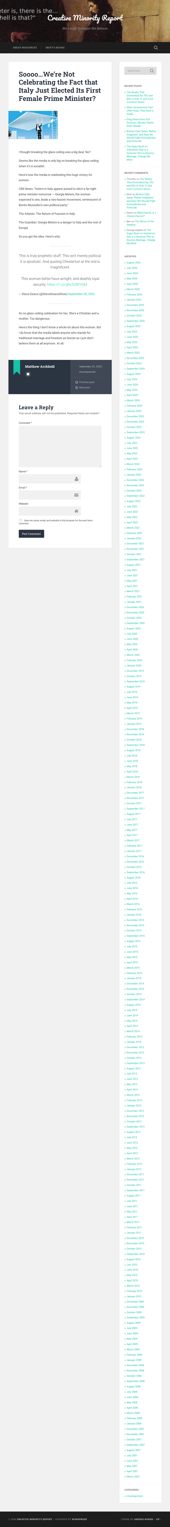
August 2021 (133, 564)
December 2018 (135, 729)
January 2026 (134, 299)
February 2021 (134, 596)
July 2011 (132, 1201)
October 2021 (134, 554)
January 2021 (134, 601)
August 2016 (133, 877)
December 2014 (135, 983)
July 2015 (132, 946)
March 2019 (133, 713)
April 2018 (132, 771)
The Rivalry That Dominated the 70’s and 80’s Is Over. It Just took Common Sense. (140, 97)
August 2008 (133, 1386)
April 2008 (132, 1407)
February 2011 (134, 1227)
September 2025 (136, 320)
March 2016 (133, 904)
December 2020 (135, 607)
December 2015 (135, 920)
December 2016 (135, 856)
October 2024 (134, 363)
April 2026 (132, 283)
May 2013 (132, 1084)
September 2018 (136, 745)
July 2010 (132, 1264)
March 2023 (133, 464)
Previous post (86, 382)
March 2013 (133, 1094)
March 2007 (133, 1476)
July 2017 (132, 819)
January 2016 (134, 914)
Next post (84, 387)
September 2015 (136, 935)
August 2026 (133, 262)
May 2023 (132, 453)
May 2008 (132, 1402)
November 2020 (135, 612)
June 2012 (132, 1142)
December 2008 (135, 1365)
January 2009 (134, 1360)
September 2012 (136, 1126)
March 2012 (133, 1158)
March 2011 (133, 1222)
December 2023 (135, 416)
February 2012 (134, 1163)
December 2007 (135, 1428)
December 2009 (135, 1301)
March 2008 (133, 1412)
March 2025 (133, 352)
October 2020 (134, 617)
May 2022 (132, 517)
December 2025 (135, 305)
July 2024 (132, 379)
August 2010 (133, 1259)
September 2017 (136, 808)
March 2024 (133, 400)
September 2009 (136, 1317)
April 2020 (132, 649)
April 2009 (132, 1344)
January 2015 (134, 978)
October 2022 (134, 490)
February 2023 (134, 469)
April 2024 (132, 395)
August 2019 (133, 686)
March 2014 (133, 1031)
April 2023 (132, 458)
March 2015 (133, 967)
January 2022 (134, 538)
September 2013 (136, 1063)
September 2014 (136, 999)
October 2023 (134, 427)
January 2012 (134, 1169)
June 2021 (132, 575)
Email (23, 487)
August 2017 (133, 814)
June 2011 (132, 1206)
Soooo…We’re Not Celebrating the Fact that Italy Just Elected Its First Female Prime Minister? (60, 86)
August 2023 (133, 437)
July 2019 (132, 692)
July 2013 (132, 1073)
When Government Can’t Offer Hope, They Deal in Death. (140, 111)
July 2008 (132, 1391)
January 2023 (134, 474)
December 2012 (135, 1110)
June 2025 (132, 336)
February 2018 (134, 782)
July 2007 (132, 1455)
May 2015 (132, 957)
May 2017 (132, 829)
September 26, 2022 (81, 294)
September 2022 (136, 495)
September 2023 (136, 432)
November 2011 (135, 1179)
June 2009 (132, 1333)
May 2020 (132, 644)
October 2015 (134, 930)
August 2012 (133, 1132)
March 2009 (133, 1349)
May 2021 (132, 580)
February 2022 (134, 533)
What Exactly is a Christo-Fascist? (141, 214)
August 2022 (133, 501)
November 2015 (135, 925)
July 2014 (132, 1010)
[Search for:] (140, 71)
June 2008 (132, 1397)
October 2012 (134, 1121)
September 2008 (136, 1381)
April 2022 (132, 522)
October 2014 (134, 994)
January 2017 (134, 851)
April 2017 (132, 835)
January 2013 (134, 1105)
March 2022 (133, 527)
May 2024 (132, 389)
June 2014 (132, 1015)
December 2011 (135, 1174)
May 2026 (132, 278)
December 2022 (135, 480)
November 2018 (135, 734)
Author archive (28, 374)
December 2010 (135, 1238)
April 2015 (132, 962)
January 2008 (134, 1423)
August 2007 (133, 1450)
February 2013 (134, 1100)
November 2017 (135, 798)
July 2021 (132, 570)
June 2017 (132, 824)
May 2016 (132, 893)
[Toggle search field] (156, 47)
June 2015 (132, 951)
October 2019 (134, 676)
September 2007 (136, 1444)
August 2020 (133, 628)
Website (23, 504)
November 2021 (135, 548)
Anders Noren (143, 1519)
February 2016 (134, 909)
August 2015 (133, 941)
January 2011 (134, 1232)
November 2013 (135, 1052)
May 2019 (132, 702)
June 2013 (132, 1079)
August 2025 (133, 326)
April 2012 (132, 1153)
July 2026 (132, 267)
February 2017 (134, 845)
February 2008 (134, 1418)
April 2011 (132, 1216)
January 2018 (134, 787)
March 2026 (133, 289)
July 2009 (132, 1328)
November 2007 (135, 1434)
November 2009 (135, 1307)
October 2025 (134, 315)
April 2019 (132, 707)
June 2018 (132, 761)
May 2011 (132, 1211)
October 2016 (134, 867)
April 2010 (132, 1280)
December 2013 (135, 1047)
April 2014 (132, 1025)
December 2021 (135, 543)
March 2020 (133, 654)
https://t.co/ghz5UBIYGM (67, 284)
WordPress (79, 1519)
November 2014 (135, 988)
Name (23, 471)
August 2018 (133, 750)
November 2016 (135, 861)
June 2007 (132, 1460)
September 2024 (136, 368)
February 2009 (134, 1354)
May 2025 (132, 342)
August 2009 (133, 1322)
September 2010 (136, 1254)
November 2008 (135, 1370)
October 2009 (134, 1312)
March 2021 (133, 591)
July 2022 (132, 506)
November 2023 (135, 421)
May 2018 (132, 766)
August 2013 (133, 1068)
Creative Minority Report (85, 17)
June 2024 (132, 384)
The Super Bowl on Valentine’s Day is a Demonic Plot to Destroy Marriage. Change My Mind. (140, 153)
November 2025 (135, 310)
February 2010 (134, 1291)
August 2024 (133, 374)
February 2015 (134, 973)
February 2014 (134, 1036)
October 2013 (134, 1057)
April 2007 (132, 1471)
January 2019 (134, 723)
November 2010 (135, 1243)
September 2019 (136, 681)
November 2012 (135, 1116)
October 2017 (134, 803)
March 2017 (133, 840)
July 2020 (132, 633)
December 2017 (135, 792)
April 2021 (132, 586)
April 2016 (132, 898)
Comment (25, 423)
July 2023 (132, 443)
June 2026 (132, 273)
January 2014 (134, 1041)
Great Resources (25, 47)
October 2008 (134, 1375)
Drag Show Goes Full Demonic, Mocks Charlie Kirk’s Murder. (140, 122)
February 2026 (134, 294)
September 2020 (136, 623)
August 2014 (133, 1004)
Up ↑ (159, 1519)
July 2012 (132, 1137)
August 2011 (133, 1195)
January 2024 (134, 411)
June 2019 (132, 697)
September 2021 (136, 559)
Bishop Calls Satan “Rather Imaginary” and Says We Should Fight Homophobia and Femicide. (141, 136)
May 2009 (132, 1338)
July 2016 (132, 882)
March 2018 (133, 776)
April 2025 (132, 347)
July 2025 (132, 331)
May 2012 (132, 1147)
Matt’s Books (55, 47)
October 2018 (134, 739)
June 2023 (132, 448)
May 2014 (132, 1020)
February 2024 (134, 405)
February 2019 (134, 718)
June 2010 (132, 1269)
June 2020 (132, 638)
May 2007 (132, 1465)
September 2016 (136, 872)
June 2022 (132, 511)
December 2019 (135, 670)
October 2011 (134, 1185)
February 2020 (134, 660)
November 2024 (135, 358)
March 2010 (133, 1285)
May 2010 (132, 1275)
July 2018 (132, 755)
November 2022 (135, 485)
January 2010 (134, 1296)
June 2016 (132, 888)
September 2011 (136, 1190)
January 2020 (134, 665)
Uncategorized (87, 371)
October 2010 (134, 1248)
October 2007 (134, 1439)
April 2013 (132, 1089)
